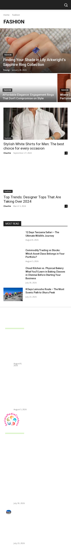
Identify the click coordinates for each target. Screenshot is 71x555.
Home (6, 14)
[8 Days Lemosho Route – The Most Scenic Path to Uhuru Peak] (13, 294)
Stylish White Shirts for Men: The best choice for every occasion (33, 146)
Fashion (8, 55)
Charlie (7, 153)
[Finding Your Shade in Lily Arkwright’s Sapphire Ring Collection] (35, 50)
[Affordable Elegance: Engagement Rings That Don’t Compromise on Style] (28, 88)
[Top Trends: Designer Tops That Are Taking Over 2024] (35, 177)
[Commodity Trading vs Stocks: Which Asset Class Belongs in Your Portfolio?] (13, 255)
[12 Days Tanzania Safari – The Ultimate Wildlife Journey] (13, 237)
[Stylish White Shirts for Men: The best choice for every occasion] (35, 124)
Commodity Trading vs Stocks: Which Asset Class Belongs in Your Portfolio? (45, 253)
